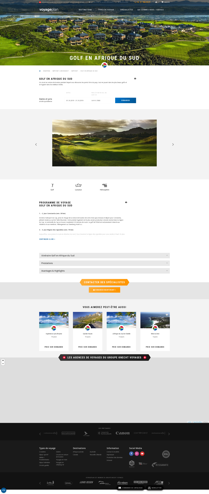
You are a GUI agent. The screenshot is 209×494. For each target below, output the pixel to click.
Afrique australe (78, 452)
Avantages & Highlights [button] (53, 271)
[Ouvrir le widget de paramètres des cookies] (3, 490)
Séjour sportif (43, 455)
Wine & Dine (155, 334)
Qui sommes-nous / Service (150, 10)
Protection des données (114, 457)
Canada (75, 455)
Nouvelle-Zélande (95, 455)
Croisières (42, 452)
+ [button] (3, 360)
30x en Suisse (124, 2)
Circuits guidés (44, 465)
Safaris (58, 452)
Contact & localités (113, 452)
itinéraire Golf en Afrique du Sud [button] (57, 255)
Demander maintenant (105, 290)
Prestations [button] (47, 263)
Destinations (86, 10)
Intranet (109, 460)
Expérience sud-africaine (54, 334)
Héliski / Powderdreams (44, 459)
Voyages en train (61, 460)
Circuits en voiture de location (62, 456)
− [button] (3, 363)
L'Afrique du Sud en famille (121, 334)
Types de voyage (106, 10)
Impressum (110, 455)
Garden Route (87, 334)
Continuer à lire (46, 239)
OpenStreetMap (197, 422)
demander (125, 100)
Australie (93, 452)
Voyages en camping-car (60, 464)
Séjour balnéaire (44, 462)
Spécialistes (126, 10)
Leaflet (189, 422)
